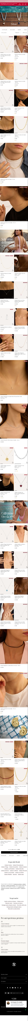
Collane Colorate (23, 866)
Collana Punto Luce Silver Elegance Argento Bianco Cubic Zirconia (20, 760)
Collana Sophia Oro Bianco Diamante (20, 545)
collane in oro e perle (15, 888)
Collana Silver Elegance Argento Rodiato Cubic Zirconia (5, 571)
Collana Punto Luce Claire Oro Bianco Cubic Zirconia (20, 571)
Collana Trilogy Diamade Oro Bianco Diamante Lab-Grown (6, 545)
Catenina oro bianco (18, 903)
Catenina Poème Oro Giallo (20, 55)
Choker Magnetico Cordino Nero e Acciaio (10, 665)
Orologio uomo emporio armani (9, 905)
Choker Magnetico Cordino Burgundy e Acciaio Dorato (6, 787)
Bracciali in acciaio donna (14, 908)
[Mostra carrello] (26, 7)
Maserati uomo (8, 903)
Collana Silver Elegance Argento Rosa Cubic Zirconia (20, 354)
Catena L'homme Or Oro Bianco (19, 466)
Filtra (24, 32)
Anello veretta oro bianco (10, 901)
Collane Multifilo (8, 874)
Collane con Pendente (9, 868)
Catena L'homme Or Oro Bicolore (5, 493)
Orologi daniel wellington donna (14, 906)
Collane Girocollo (20, 868)
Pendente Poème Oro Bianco (6, 327)
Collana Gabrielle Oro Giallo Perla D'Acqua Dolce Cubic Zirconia (11, 397)
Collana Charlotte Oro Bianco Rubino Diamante (19, 493)
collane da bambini (10, 885)
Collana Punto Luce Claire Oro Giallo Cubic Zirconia (6, 55)
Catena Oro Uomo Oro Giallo (20, 135)
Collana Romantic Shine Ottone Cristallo (10, 440)
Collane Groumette (13, 866)
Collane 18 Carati (23, 870)
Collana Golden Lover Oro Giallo (6, 466)
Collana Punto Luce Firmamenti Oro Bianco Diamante (19, 814)
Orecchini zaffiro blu (21, 905)
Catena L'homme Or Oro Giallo (19, 109)
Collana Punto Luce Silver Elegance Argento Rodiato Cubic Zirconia (6, 109)
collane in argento (5, 888)
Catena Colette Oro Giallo (5, 354)
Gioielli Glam (21, 874)
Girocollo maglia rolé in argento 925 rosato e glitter (6, 814)
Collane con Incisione (9, 872)
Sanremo (15, 874)
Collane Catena (8, 865)
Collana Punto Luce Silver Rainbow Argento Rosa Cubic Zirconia (20, 301)
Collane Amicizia (5, 870)
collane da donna (18, 884)
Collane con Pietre (19, 872)
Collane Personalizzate (18, 865)
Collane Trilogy (4, 866)
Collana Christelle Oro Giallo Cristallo (20, 842)
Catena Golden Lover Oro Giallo (5, 135)
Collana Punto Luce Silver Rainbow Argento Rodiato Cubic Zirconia (5, 597)
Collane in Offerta (14, 870)
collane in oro (21, 886)
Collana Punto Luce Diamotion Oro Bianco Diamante (5, 301)
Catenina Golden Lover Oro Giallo (20, 274)
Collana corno (20, 901)
